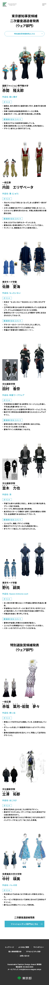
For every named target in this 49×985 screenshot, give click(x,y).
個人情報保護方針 (14, 951)
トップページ (9, 947)
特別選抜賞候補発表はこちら (24, 33)
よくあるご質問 (23, 947)
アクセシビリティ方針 (33, 951)
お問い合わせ (24, 956)
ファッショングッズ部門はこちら (24, 924)
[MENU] (44, 4)
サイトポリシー (38, 947)
